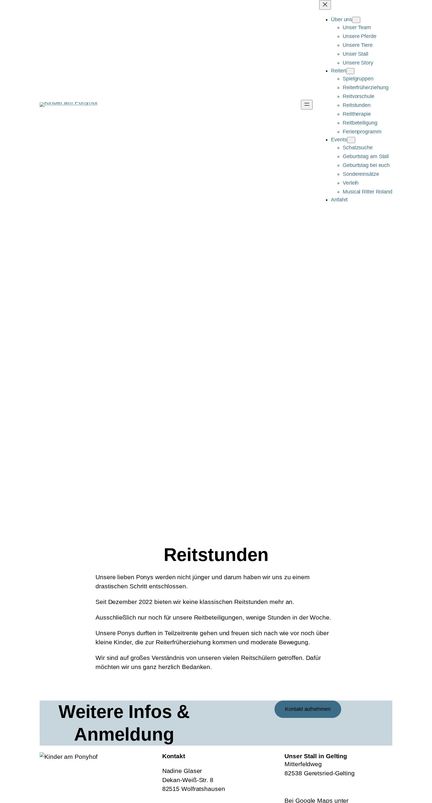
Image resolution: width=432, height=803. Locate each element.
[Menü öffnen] (307, 105)
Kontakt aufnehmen (307, 709)
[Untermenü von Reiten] (350, 71)
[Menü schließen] (325, 5)
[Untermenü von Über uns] (356, 20)
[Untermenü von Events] (351, 140)
